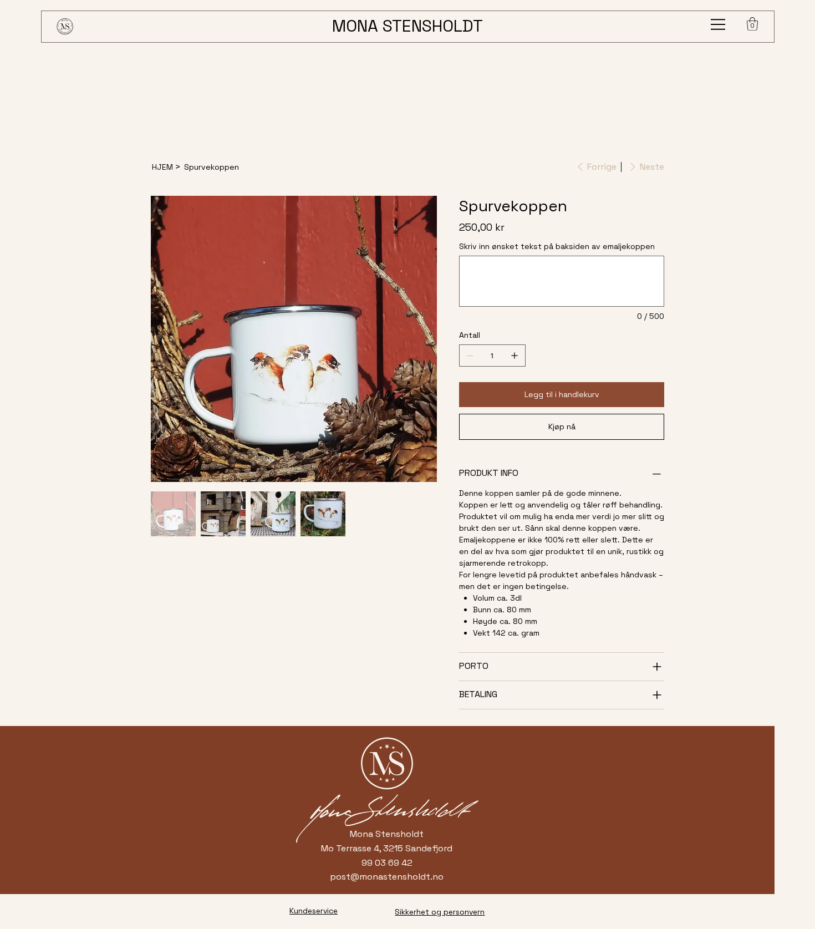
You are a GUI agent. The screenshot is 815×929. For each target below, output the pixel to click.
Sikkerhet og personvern (440, 912)
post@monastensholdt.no (387, 876)
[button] (752, 24)
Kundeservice (313, 911)
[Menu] (718, 24)
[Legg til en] (514, 355)
